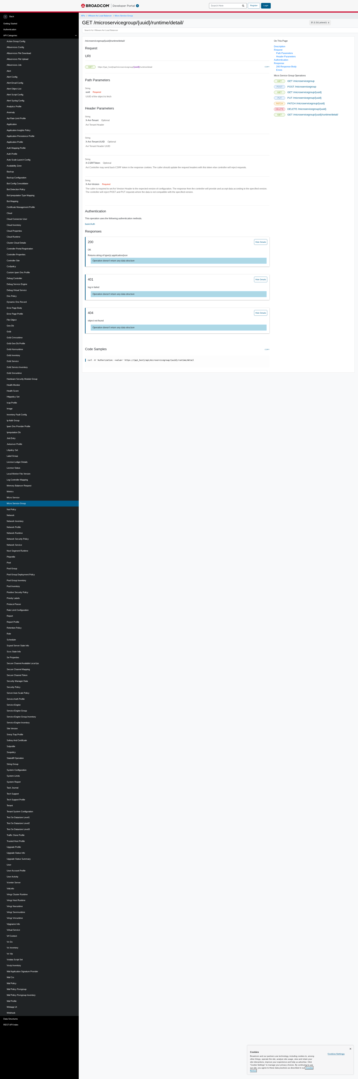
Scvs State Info (14, 652)
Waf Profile (12, 1001)
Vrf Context (12, 936)
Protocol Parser (14, 604)
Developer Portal (124, 5)
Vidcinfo (10, 888)
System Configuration (16, 770)
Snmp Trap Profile (15, 734)
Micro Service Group (16, 503)
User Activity (12, 877)
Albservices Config (15, 47)
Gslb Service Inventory (17, 367)
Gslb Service (13, 361)
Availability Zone (14, 166)
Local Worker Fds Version (18, 474)
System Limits (13, 776)
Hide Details (260, 242)
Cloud (9, 213)
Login (265, 5)
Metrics (10, 491)
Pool (9, 563)
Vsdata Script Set (15, 959)
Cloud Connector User (17, 219)
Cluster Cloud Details (16, 243)
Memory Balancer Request (19, 486)
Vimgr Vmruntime (15, 918)
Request (278, 50)
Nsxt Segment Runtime (17, 551)
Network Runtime (15, 533)
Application (12, 124)
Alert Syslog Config (15, 101)
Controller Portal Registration (20, 249)
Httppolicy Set (13, 397)
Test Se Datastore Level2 (18, 823)
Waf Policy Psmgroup (16, 989)
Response (279, 63)
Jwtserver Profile (14, 444)
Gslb (9, 331)
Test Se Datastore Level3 (18, 829)
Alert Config (12, 77)
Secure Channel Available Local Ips (23, 663)
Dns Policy (12, 296)
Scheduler (11, 640)
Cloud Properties (14, 231)
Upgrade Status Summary (19, 859)
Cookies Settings (336, 1054)
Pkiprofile (11, 557)
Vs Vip (10, 954)
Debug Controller (14, 278)
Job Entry (11, 438)
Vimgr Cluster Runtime (17, 894)
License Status (13, 468)
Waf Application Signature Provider (22, 971)
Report (10, 616)
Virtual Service (13, 930)
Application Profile (15, 142)
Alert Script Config (15, 95)
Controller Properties (16, 254)
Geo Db (10, 326)
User (9, 865)
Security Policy (13, 687)
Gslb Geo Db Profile (16, 343)
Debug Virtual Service (17, 290)
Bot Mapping (12, 201)
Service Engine (14, 705)
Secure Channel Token (17, 675)
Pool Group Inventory (16, 580)
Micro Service (13, 497)
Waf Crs (10, 977)
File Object (12, 320)
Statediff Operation (15, 758)
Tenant (10, 805)
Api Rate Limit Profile (16, 118)
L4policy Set (12, 450)
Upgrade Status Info (16, 853)
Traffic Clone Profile (15, 835)
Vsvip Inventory (14, 965)
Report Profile (13, 622)
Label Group (12, 456)
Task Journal (12, 788)
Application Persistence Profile (20, 136)
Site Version (12, 728)
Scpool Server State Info (18, 645)
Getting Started (10, 24)
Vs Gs (10, 942)
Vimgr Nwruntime (15, 906)
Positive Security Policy (17, 592)
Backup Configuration (16, 178)
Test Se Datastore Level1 (18, 817)
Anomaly (11, 112)
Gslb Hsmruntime (15, 349)
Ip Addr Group (13, 420)
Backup (10, 172)
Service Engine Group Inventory (21, 717)
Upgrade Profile (14, 847)
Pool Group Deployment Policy (21, 574)
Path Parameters (284, 53)
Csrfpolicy (11, 266)
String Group (12, 764)
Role (9, 634)
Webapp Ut (12, 1007)
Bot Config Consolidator (17, 183)
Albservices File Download (19, 53)
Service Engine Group (17, 711)
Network (10, 515)
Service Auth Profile (16, 699)
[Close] (350, 1049)
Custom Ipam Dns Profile (18, 272)
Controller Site (13, 260)
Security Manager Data (17, 681)
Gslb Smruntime (14, 373)
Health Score (13, 391)
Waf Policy (11, 983)
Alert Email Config (15, 83)
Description (279, 46)
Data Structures (10, 1019)
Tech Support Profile (16, 800)
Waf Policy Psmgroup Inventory (21, 995)
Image (9, 409)
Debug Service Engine (17, 284)
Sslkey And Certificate (17, 740)
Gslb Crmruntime (15, 338)
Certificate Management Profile (21, 207)
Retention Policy (14, 628)
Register (254, 5)
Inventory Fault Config (17, 415)
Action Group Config (16, 41)
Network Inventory (15, 521)
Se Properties (13, 657)
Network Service (14, 545)
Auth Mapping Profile (16, 148)
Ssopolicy (11, 752)
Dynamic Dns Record (17, 302)
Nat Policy (11, 509)
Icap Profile (12, 403)
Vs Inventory (12, 948)
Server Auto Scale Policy (18, 693)
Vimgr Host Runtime (16, 900)
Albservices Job (14, 65)
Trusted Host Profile (16, 841)
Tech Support (13, 794)
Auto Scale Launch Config (18, 160)
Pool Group (12, 568)
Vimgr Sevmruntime (16, 912)
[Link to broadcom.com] (95, 6)
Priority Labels (13, 598)
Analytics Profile (14, 106)
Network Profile (14, 527)
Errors (279, 70)
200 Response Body (286, 66)
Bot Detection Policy (16, 189)
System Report (14, 782)
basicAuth (90, 224)
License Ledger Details (17, 462)
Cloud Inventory (14, 225)
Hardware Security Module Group (22, 379)
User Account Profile (16, 871)
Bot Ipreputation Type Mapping (20, 195)
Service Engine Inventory (18, 723)
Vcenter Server (14, 882)
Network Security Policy (18, 539)
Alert (9, 71)
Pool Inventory (13, 586)
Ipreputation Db (14, 432)
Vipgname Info (13, 924)
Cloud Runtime (13, 237)
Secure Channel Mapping (18, 669)
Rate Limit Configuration (18, 610)
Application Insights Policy (18, 130)
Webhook (11, 1013)
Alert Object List (14, 89)
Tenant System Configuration (20, 811)
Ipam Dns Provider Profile (18, 426)
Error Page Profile (15, 314)
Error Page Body (14, 308)
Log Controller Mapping (17, 480)
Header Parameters (286, 56)
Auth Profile (12, 154)
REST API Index (10, 1025)
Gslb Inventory (13, 355)
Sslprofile (11, 746)
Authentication (9, 29)
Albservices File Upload (17, 59)
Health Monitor (13, 385)
